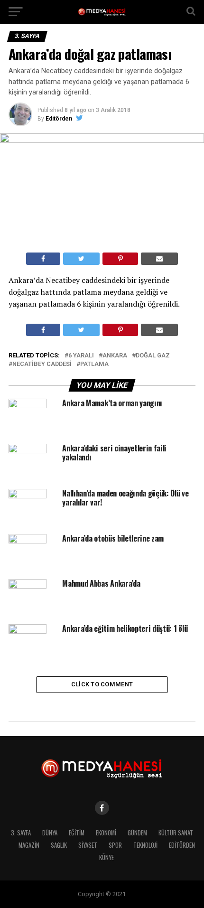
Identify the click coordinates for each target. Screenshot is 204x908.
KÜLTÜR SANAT (175, 832)
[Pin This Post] (120, 259)
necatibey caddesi (42, 364)
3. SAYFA (21, 832)
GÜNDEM (137, 832)
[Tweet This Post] (81, 259)
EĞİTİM (76, 832)
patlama (94, 364)
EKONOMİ (106, 832)
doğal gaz (153, 356)
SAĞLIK (59, 845)
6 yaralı (81, 356)
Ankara (114, 356)
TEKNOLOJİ (145, 845)
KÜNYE (106, 857)
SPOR (115, 845)
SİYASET (87, 845)
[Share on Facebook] (43, 259)
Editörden (59, 118)
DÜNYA (49, 832)
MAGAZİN (29, 845)
